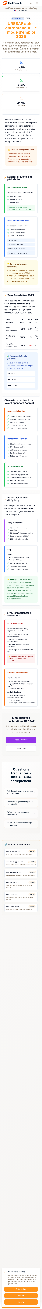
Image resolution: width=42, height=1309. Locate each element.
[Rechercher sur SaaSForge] (30, 3)
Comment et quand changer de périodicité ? (20, 803)
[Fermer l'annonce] (38, 9)
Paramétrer (22, 1289)
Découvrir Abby (21, 740)
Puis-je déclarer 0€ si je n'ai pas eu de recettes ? (20, 792)
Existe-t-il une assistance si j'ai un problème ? (19, 824)
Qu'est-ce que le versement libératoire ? (18, 813)
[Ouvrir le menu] (37, 3)
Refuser (21, 1295)
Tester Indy (21, 748)
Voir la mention (23, 10)
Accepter (21, 1302)
